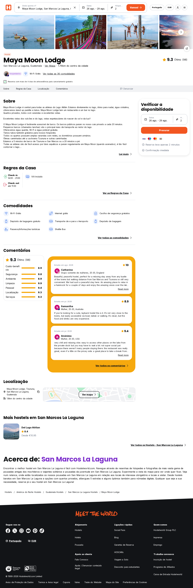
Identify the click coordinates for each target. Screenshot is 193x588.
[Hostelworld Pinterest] (35, 530)
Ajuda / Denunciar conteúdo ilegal (88, 567)
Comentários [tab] (62, 88)
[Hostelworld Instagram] (21, 530)
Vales (77, 582)
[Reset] (74, 7)
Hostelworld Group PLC (165, 530)
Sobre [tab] (6, 88)
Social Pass (119, 530)
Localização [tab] (43, 88)
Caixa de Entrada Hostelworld (168, 574)
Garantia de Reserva (124, 545)
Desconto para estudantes (127, 567)
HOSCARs (119, 552)
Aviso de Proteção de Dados (20, 582)
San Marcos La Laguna (16, 65)
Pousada (79, 545)
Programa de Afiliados (164, 567)
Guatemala (36, 65)
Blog (116, 537)
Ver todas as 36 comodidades (59, 73)
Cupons (66, 582)
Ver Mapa (50, 65)
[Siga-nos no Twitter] (14, 530)
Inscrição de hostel (163, 559)
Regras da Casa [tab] (23, 88)
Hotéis (78, 537)
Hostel (7, 54)
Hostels (78, 530)
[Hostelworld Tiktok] (42, 530)
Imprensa (158, 537)
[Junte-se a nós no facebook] (8, 530)
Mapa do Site (112, 582)
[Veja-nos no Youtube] (28, 530)
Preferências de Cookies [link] (135, 582)
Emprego (158, 545)
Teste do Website (93, 582)
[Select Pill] (178, 7)
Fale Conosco (81, 559)
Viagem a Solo (121, 559)
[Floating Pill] (181, 32)
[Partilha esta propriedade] (187, 48)
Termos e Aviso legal (48, 582)
